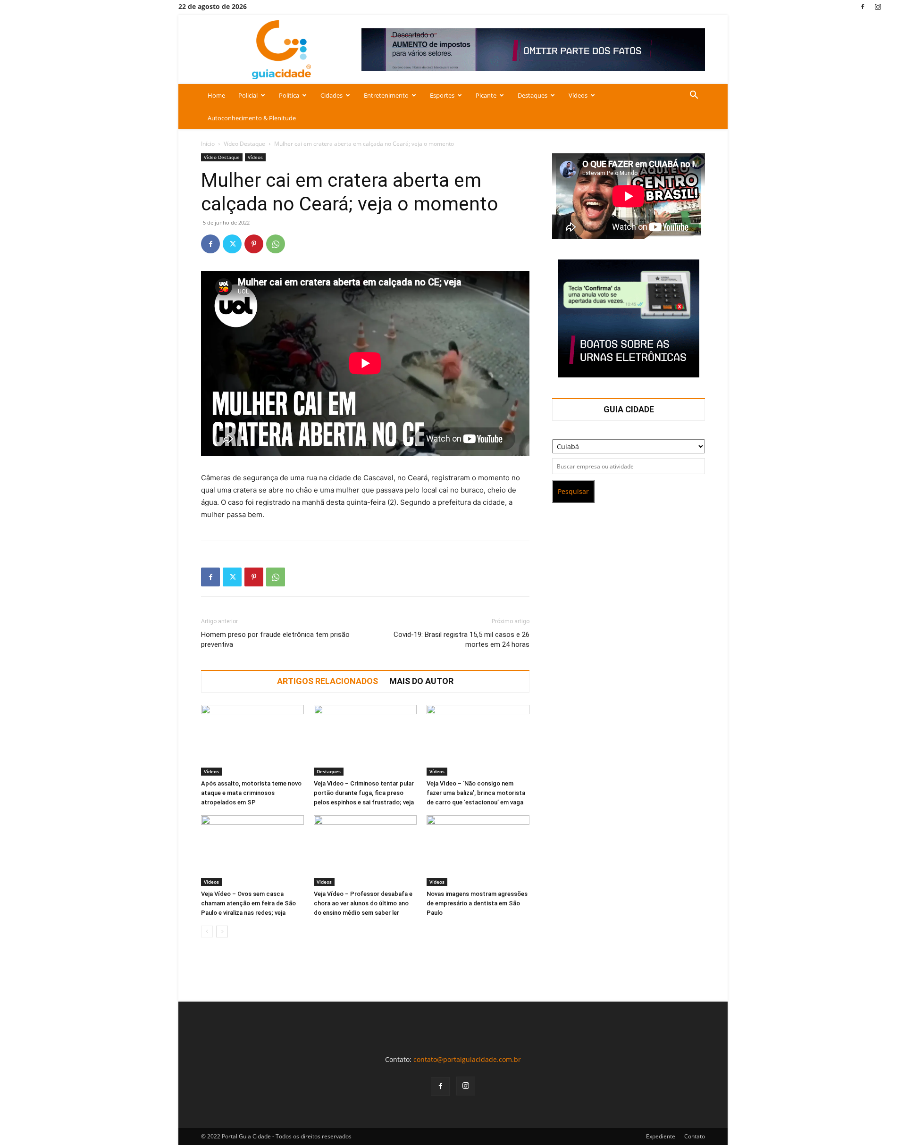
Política (289, 95)
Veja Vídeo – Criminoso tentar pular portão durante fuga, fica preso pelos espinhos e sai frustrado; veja (364, 793)
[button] (693, 96)
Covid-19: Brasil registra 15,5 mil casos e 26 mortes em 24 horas (461, 639)
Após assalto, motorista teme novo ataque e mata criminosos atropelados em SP (251, 793)
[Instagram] (878, 6)
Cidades (331, 95)
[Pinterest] (253, 243)
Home (216, 95)
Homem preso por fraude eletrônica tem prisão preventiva (275, 639)
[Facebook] (863, 6)
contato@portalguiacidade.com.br (467, 1059)
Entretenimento (386, 95)
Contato (694, 1136)
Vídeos (578, 95)
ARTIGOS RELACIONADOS (327, 681)
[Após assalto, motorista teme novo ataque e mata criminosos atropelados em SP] (252, 740)
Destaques (532, 95)
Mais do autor (421, 681)
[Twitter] (232, 243)
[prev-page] (207, 931)
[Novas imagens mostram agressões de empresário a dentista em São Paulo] (478, 850)
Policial (248, 95)
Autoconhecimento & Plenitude (252, 118)
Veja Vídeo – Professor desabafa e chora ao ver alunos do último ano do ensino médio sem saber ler (363, 903)
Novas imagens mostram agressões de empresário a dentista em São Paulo (477, 903)
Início (208, 144)
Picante (486, 95)
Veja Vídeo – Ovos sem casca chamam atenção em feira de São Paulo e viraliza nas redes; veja (248, 903)
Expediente (660, 1136)
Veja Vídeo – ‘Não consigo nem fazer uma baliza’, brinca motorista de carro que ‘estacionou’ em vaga (476, 793)
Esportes (442, 95)
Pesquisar (573, 491)
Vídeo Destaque (244, 144)
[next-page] (222, 931)
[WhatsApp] (275, 243)
